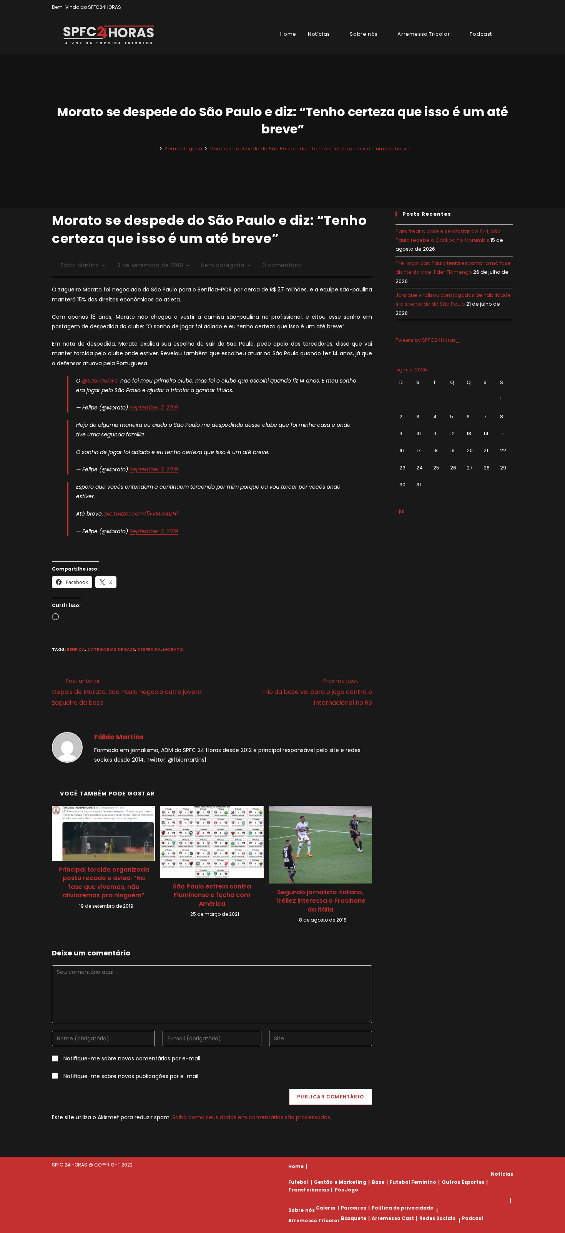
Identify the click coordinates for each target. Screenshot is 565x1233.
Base (378, 1182)
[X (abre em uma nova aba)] (484, 7)
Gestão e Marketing (340, 1182)
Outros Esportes (463, 1182)
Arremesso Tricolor (314, 1220)
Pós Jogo (347, 1189)
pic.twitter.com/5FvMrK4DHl (141, 513)
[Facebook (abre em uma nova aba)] (493, 7)
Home (296, 1166)
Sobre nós (301, 1210)
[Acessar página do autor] (67, 747)
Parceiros (353, 1208)
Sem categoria (222, 265)
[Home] (155, 148)
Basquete (353, 1218)
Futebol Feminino (413, 1182)
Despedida (149, 649)
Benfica (76, 649)
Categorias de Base (111, 649)
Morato (173, 649)
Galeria (326, 1208)
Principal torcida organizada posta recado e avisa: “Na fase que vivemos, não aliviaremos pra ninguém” (103, 882)
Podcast (473, 1218)
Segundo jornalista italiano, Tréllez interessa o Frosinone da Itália (320, 901)
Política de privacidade (402, 1208)
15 (502, 433)
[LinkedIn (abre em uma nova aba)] (510, 7)
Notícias (502, 1174)
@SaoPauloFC (100, 380)
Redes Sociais (437, 1218)
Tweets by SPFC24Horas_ (427, 340)
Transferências (308, 1189)
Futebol (298, 1182)
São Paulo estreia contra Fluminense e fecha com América (212, 895)
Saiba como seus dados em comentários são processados (251, 1117)
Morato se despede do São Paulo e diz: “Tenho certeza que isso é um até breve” (310, 148)
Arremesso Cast (393, 1218)
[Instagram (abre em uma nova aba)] (502, 7)
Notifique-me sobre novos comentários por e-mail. (132, 1058)
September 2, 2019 (154, 407)
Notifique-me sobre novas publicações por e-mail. (131, 1076)
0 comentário (282, 265)
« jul (400, 511)
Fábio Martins (80, 265)
